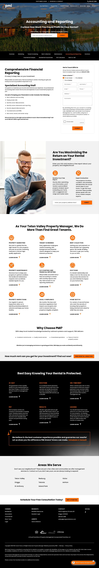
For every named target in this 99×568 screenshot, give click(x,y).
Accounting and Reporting (73, 54)
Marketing (21, 54)
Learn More (13, 257)
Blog (88, 6)
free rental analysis (84, 356)
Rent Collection (46, 54)
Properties (54, 6)
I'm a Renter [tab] (79, 78)
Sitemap (61, 545)
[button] (85, 512)
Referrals (83, 6)
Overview (11, 54)
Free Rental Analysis (29, 57)
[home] (8, 6)
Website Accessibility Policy (72, 551)
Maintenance (58, 54)
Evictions (87, 54)
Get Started (72, 500)
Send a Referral (36, 521)
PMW (56, 545)
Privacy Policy (68, 545)
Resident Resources (37, 511)
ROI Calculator (60, 57)
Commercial (8, 516)
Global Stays (64, 6)
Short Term (8, 519)
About (94, 6)
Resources (73, 6)
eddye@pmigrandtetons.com (67, 519)
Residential (8, 511)
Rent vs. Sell (72, 57)
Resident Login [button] (36, 514)
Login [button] (6, 521)
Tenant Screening (33, 54)
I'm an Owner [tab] (68, 78)
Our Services (44, 6)
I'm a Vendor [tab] (68, 80)
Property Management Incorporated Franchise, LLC (56, 537)
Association (8, 514)
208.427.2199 (93, 1)
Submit (62, 35)
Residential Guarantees (46, 57)
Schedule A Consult (77, 440)
